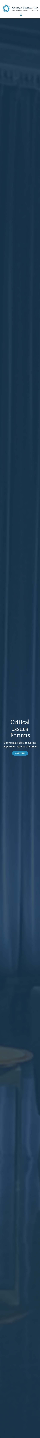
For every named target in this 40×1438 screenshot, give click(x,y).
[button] (20, 753)
